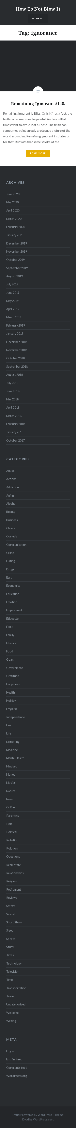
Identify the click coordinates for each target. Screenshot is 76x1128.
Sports (10, 939)
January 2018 (14, 432)
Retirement (13, 889)
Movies (11, 782)
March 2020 (13, 218)
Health (10, 692)
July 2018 (12, 383)
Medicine (12, 750)
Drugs (10, 569)
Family (10, 635)
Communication (16, 544)
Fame (9, 626)
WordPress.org (16, 1076)
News (10, 799)
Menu (40, 18)
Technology (13, 963)
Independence (15, 717)
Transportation (16, 988)
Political (11, 832)
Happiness (13, 684)
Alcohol (11, 503)
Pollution (12, 840)
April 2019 (12, 309)
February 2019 (15, 325)
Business (12, 520)
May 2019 (12, 301)
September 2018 (17, 366)
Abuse (10, 470)
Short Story (14, 922)
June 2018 (12, 391)
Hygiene (11, 708)
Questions (13, 856)
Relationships (15, 873)
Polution (12, 848)
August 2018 (14, 374)
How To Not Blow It (38, 9)
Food (9, 651)
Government (14, 668)
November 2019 (16, 251)
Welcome (12, 1012)
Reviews (11, 897)
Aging (10, 495)
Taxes (10, 955)
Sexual (10, 914)
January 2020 (14, 235)
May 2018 (12, 399)
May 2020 (12, 202)
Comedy (11, 536)
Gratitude (12, 676)
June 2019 (12, 292)
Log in (10, 1051)
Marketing (12, 741)
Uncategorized (16, 1004)
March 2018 (13, 416)
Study (10, 947)
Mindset (11, 766)
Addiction (12, 487)
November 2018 (16, 350)
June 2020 (12, 194)
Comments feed (16, 1067)
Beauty (10, 511)
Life (8, 733)
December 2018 (16, 342)
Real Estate (13, 865)
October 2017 (15, 440)
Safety (10, 906)
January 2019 (14, 333)
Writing (11, 1021)
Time (9, 979)
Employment (14, 610)
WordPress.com (43, 1119)
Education (12, 594)
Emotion (11, 602)
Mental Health (15, 758)
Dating (10, 561)
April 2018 (12, 407)
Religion (11, 881)
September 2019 (17, 268)
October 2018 (15, 358)
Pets (9, 823)
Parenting (12, 815)
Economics (13, 585)
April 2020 (12, 210)
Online (10, 807)
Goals (10, 659)
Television (12, 971)
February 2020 (15, 227)
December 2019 (16, 243)
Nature (10, 791)
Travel (10, 996)
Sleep (9, 930)
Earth (9, 577)
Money (10, 774)
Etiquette (12, 618)
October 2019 (15, 259)
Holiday (11, 700)
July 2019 (12, 284)
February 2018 (15, 424)
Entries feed (14, 1059)
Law (8, 725)
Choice (10, 528)
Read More (38, 153)
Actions (11, 479)
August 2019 (14, 276)
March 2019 (13, 317)
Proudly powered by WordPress (32, 1114)
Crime (10, 553)
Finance (11, 643)
